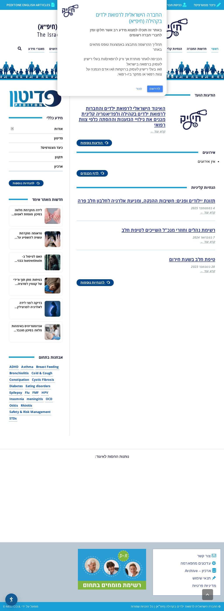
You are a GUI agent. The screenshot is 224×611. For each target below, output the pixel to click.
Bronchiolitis (19, 373)
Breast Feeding (47, 367)
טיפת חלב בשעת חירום (192, 259)
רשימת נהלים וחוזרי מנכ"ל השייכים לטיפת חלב (168, 230)
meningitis (35, 399)
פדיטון (58, 138)
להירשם (155, 88)
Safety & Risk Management (30, 412)
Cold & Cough (42, 373)
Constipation (19, 379)
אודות (58, 128)
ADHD (13, 367)
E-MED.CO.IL (12, 606)
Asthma (27, 367)
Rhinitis (26, 405)
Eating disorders (38, 386)
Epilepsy (15, 392)
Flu (27, 392)
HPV (45, 392)
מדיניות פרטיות (204, 586)
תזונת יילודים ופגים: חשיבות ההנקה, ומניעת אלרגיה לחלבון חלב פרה (146, 201)
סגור (139, 88)
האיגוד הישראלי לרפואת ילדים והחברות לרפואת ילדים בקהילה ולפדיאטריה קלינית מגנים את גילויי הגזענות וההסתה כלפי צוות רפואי (122, 116)
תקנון (59, 157)
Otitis (13, 405)
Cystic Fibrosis (43, 379)
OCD (49, 399)
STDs (13, 418)
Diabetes (16, 386)
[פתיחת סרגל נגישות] (11, 599)
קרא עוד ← (157, 131)
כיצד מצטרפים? (52, 147)
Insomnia (16, 399)
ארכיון (58, 166)
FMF (35, 392)
